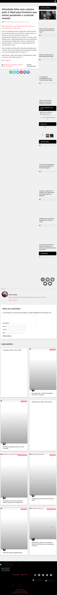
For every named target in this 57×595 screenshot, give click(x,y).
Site (3, 332)
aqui (47, 119)
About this (42, 117)
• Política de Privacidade (20, 591)
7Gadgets (7, 60)
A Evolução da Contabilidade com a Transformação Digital (45, 78)
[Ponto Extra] (47, 135)
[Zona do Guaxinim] (52, 135)
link (22, 57)
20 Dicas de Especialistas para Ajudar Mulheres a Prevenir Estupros (46, 166)
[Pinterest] (52, 279)
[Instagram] (43, 279)
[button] (10, 72)
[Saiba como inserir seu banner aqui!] (43, 135)
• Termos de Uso (20, 589)
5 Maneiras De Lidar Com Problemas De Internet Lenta (46, 220)
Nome (4, 326)
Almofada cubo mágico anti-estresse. (42, 402)
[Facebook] (48, 279)
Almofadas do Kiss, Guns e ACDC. (12, 350)
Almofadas (9, 66)
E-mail (4, 329)
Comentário (6, 323)
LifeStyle (19, 64)
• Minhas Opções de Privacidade (20, 592)
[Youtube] (50, 284)
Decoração (14, 64)
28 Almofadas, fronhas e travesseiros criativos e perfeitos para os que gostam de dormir (43, 544)
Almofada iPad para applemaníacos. (13, 552)
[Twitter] (45, 284)
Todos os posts (12, 300)
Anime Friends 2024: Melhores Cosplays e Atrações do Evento (45, 102)
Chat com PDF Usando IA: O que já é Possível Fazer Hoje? (47, 30)
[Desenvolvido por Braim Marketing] (50, 581)
